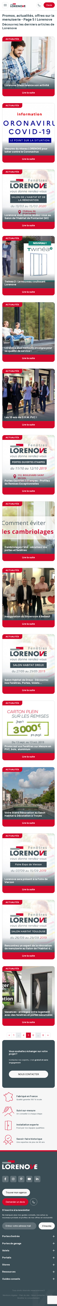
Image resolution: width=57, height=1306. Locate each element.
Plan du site (24, 1295)
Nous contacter (38, 1295)
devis (49, 5)
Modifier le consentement (28, 1298)
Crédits (50, 1295)
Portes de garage (11, 1243)
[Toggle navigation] (5, 5)
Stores (6, 1264)
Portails (6, 1257)
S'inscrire (46, 1226)
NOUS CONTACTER (28, 1074)
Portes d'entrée (11, 1236)
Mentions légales (10, 1295)
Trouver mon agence (16, 1192)
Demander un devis (15, 1202)
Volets (5, 1250)
